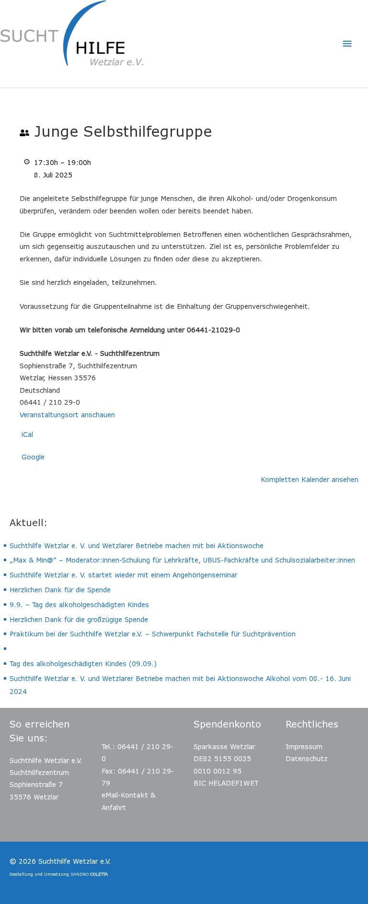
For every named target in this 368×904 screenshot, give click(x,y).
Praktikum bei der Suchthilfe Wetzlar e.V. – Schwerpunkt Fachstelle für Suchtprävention (153, 634)
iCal (27, 434)
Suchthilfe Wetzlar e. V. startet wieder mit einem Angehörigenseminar (123, 575)
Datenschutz (307, 758)
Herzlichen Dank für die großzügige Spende (79, 619)
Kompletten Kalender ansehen (309, 479)
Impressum (304, 746)
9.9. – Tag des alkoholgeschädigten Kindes (79, 604)
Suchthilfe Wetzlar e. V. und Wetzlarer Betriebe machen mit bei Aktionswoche (137, 545)
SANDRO (89, 874)
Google (33, 457)
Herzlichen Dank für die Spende (60, 590)
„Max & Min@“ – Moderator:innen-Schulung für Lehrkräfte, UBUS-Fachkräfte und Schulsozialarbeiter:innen (182, 560)
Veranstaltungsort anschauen (67, 415)
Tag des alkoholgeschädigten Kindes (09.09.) (83, 663)
